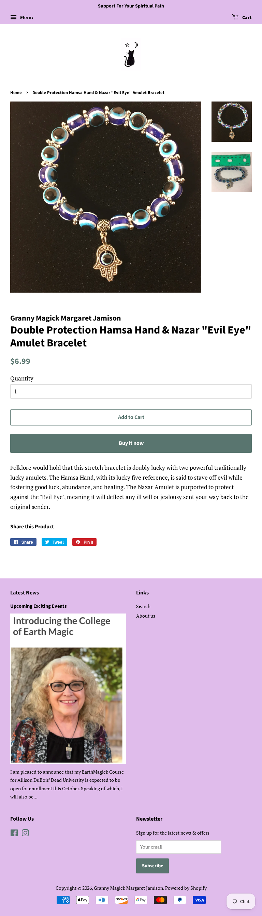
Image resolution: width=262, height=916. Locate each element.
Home (16, 93)
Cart (246, 17)
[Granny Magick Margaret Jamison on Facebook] (14, 834)
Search (143, 606)
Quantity (21, 378)
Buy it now (131, 443)
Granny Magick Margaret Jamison (128, 888)
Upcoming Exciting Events (38, 606)
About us (145, 615)
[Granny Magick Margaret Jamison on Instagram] (25, 834)
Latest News (24, 592)
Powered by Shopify (186, 888)
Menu (25, 17)
